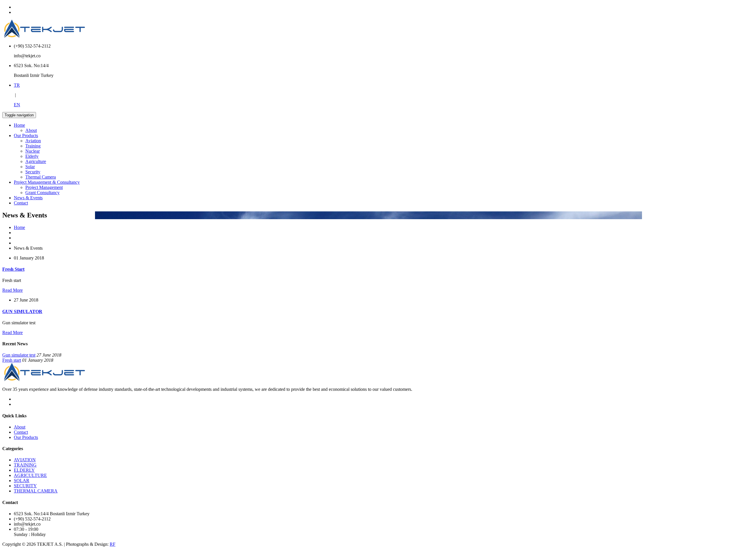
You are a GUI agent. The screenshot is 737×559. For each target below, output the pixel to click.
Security (32, 171)
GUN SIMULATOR (22, 311)
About (31, 130)
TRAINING (25, 465)
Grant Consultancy (42, 192)
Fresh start (11, 360)
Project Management (44, 187)
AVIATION (25, 459)
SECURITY (25, 485)
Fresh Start (13, 269)
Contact (21, 202)
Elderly (32, 156)
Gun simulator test (18, 355)
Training (33, 145)
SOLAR (21, 480)
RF (112, 544)
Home (19, 125)
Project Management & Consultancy (47, 182)
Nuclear (32, 151)
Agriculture (35, 161)
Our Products (26, 135)
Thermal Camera (40, 177)
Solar (30, 166)
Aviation (33, 140)
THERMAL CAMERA (36, 490)
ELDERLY (24, 470)
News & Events (28, 197)
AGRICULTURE (30, 475)
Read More (12, 290)
